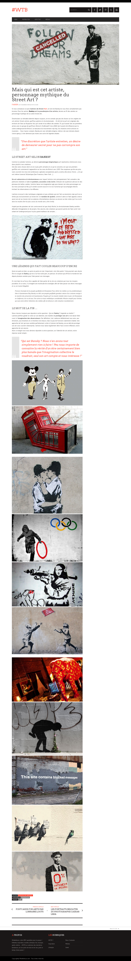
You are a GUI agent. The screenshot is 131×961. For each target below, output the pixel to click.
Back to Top (113, 928)
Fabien (15, 105)
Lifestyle (38, 19)
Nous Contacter (70, 940)
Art (20, 899)
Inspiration (26, 19)
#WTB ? (50, 940)
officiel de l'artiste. (25, 895)
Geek (15, 19)
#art (45, 109)
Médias (48, 19)
